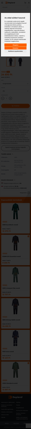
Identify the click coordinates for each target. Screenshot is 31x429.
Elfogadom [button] (15, 45)
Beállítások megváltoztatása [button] (15, 51)
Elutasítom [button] (15, 48)
